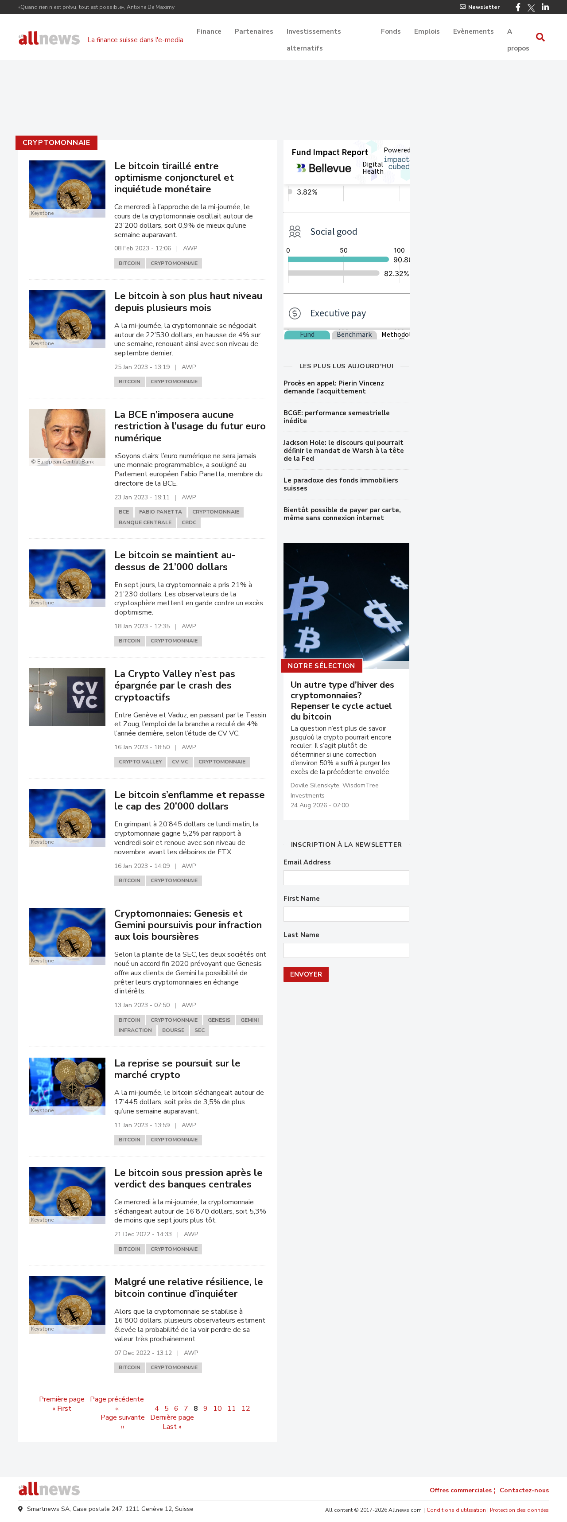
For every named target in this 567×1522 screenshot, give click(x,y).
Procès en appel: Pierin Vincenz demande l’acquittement (334, 387)
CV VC (180, 761)
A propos (518, 32)
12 (245, 1408)
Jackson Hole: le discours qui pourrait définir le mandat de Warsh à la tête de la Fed (344, 451)
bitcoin (129, 263)
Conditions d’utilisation (456, 1510)
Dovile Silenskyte (315, 785)
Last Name (301, 935)
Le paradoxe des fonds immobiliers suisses (341, 484)
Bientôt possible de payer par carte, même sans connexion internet (342, 514)
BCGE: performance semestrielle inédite (337, 417)
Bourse (173, 1030)
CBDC (189, 522)
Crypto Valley (140, 761)
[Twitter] (531, 8)
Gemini (250, 1020)
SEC (199, 1030)
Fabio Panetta (160, 511)
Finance (209, 31)
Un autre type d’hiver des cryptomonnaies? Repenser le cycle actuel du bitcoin (342, 701)
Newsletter (484, 7)
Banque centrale (145, 522)
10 (217, 1408)
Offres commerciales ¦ (462, 1490)
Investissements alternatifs (314, 32)
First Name (302, 899)
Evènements (473, 31)
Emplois (427, 31)
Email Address (307, 862)
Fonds (391, 31)
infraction (135, 1030)
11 (231, 1408)
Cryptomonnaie (56, 143)
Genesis (219, 1020)
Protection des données (519, 1510)
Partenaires (254, 31)
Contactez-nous (524, 1490)
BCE (124, 511)
